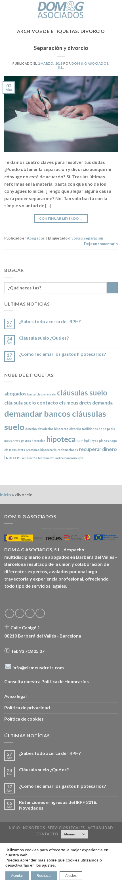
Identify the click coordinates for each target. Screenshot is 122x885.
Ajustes (71, 876)
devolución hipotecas (53, 429)
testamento (46, 458)
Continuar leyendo (61, 218)
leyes (94, 440)
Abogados (36, 238)
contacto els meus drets (64, 403)
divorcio (75, 238)
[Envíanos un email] (30, 613)
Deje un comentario (101, 244)
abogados (15, 394)
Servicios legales (66, 828)
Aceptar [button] (17, 876)
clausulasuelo (46, 394)
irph (87, 440)
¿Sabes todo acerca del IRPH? (50, 321)
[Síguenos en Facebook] (9, 613)
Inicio (5, 494)
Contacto (46, 834)
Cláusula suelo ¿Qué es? (44, 337)
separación (93, 238)
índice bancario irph (69, 458)
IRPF (80, 440)
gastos (26, 440)
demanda (102, 403)
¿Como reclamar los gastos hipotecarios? (62, 354)
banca (31, 394)
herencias (38, 440)
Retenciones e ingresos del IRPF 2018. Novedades (58, 804)
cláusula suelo (20, 403)
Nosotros (34, 828)
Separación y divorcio (61, 48)
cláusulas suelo (82, 392)
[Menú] (7, 10)
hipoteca (61, 439)
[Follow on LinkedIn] (40, 613)
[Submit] (112, 287)
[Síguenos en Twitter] (19, 613)
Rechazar (44, 876)
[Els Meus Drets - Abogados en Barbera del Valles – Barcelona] (61, 10)
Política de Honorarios (65, 681)
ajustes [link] (48, 865)
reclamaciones (68, 450)
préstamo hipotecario (41, 450)
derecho (31, 429)
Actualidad (100, 828)
